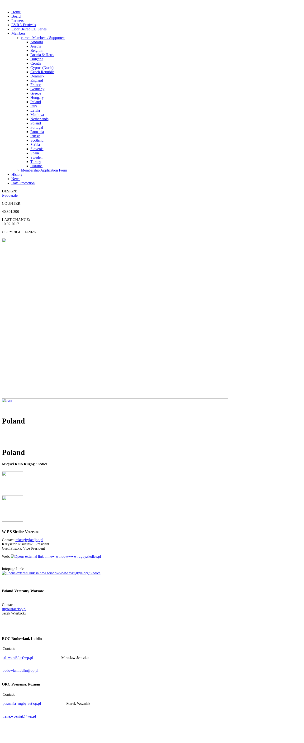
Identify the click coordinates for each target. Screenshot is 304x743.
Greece (35, 93)
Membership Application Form (44, 170)
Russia (35, 136)
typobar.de (10, 195)
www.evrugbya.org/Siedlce (79, 573)
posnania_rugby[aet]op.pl (22, 703)
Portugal (36, 127)
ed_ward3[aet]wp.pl (18, 658)
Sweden (36, 157)
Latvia (35, 110)
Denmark (37, 76)
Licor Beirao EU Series (29, 29)
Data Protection (23, 183)
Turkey (35, 162)
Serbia (35, 145)
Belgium (36, 50)
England (36, 80)
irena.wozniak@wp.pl (19, 716)
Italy (33, 106)
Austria (35, 46)
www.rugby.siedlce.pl (84, 556)
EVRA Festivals (23, 25)
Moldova (37, 115)
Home (16, 12)
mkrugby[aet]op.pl (29, 540)
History (17, 174)
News (15, 179)
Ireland (35, 102)
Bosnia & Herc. (42, 55)
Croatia (35, 63)
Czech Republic (42, 72)
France (35, 85)
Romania (37, 132)
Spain (34, 153)
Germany (37, 89)
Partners (17, 21)
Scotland (36, 140)
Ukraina (36, 166)
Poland (35, 123)
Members (18, 33)
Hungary (37, 97)
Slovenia (36, 149)
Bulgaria (36, 59)
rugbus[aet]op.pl (14, 609)
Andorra (36, 42)
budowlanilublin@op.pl (20, 670)
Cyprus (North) (41, 68)
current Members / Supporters (43, 38)
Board (16, 16)
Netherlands (39, 119)
